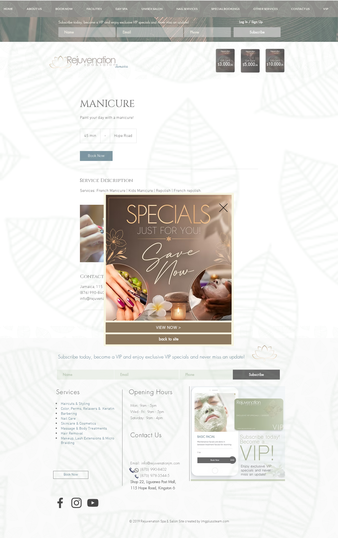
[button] (223, 207)
